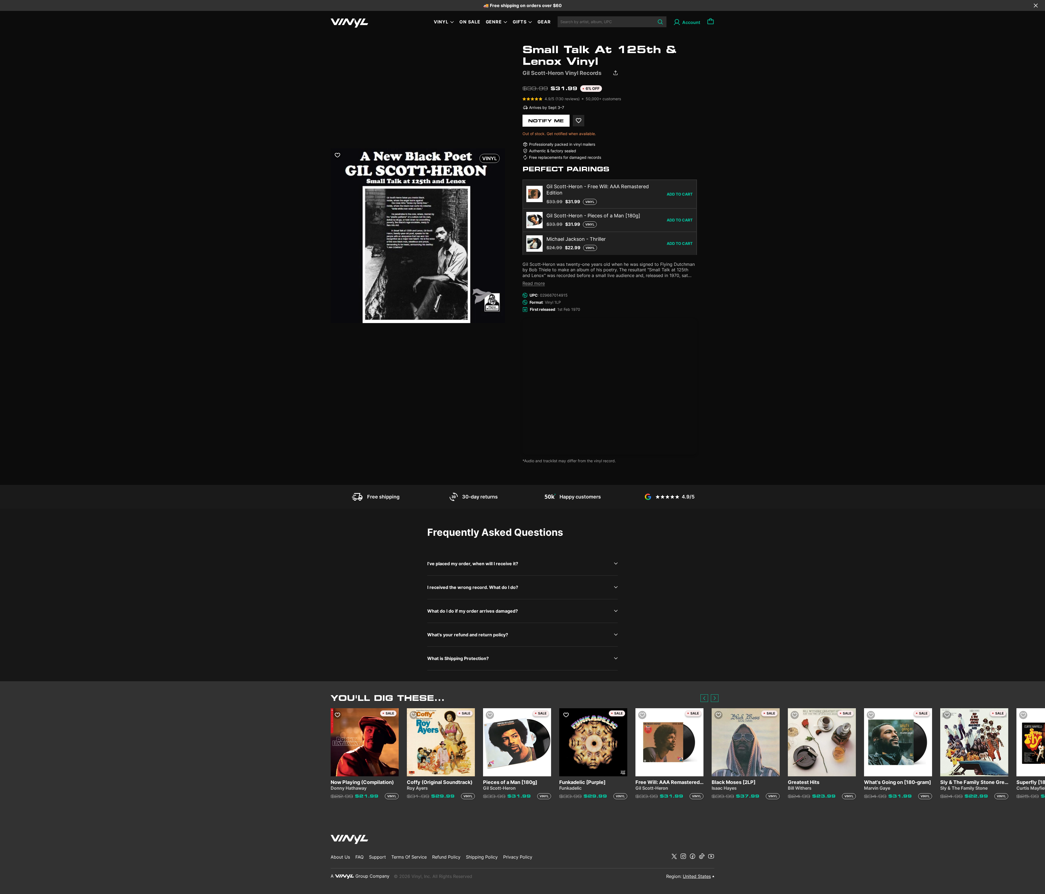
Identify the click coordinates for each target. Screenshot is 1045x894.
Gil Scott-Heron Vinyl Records (561, 73)
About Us (340, 857)
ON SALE (469, 22)
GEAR (544, 22)
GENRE (494, 22)
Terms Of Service (409, 857)
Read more (533, 283)
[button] (704, 698)
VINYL (441, 22)
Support (377, 857)
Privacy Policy (517, 857)
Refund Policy (446, 857)
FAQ (359, 857)
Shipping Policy (482, 857)
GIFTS (520, 22)
